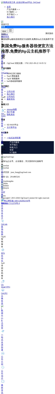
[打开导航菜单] (10, 30)
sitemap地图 (12, 109)
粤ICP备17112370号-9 (10, 203)
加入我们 (11, 17)
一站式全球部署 (14, 138)
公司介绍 (11, 91)
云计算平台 (12, 127)
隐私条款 (11, 114)
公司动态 (11, 96)
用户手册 (11, 112)
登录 (4, 31)
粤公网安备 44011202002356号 (17, 201)
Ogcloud (4, 34)
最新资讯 (5, 37)
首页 (9, 7)
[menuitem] (30, 142)
